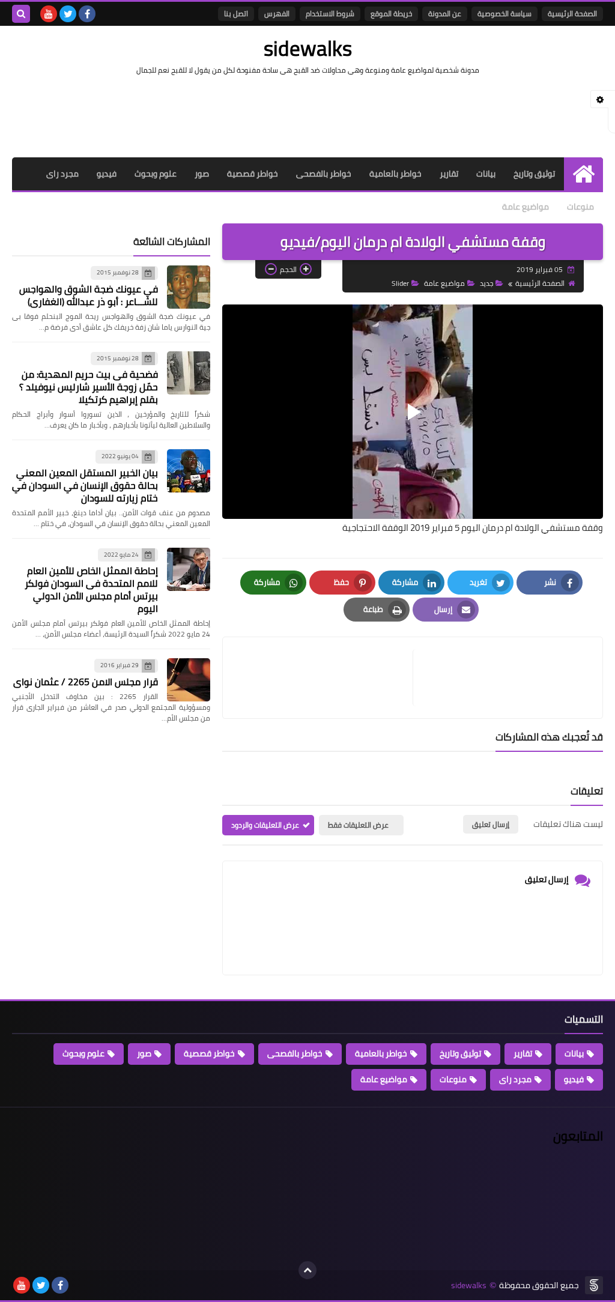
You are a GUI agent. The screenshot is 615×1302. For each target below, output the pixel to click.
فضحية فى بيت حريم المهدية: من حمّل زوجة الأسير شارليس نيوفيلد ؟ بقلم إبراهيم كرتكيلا (88, 386)
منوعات (580, 206)
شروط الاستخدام (330, 13)
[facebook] (87, 13)
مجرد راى (62, 173)
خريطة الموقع (391, 13)
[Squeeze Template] (594, 1285)
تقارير (449, 173)
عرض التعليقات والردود (265, 825)
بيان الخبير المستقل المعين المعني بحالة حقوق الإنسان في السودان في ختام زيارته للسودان (85, 485)
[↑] (307, 1270)
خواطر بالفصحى (323, 173)
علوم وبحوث (156, 173)
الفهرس (276, 13)
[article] (324, 677)
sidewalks (308, 48)
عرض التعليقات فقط (358, 825)
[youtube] (48, 13)
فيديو (107, 173)
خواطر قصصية (252, 173)
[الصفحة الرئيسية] (583, 173)
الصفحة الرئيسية (572, 13)
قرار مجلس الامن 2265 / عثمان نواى (85, 682)
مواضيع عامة (525, 206)
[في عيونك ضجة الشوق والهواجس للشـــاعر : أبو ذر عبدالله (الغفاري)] (188, 287)
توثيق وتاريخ (534, 173)
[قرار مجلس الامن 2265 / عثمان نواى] (188, 679)
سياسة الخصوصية (504, 13)
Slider (400, 283)
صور (202, 173)
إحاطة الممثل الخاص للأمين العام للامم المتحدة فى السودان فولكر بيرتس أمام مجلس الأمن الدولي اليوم (91, 589)
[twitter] (67, 13)
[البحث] (21, 14)
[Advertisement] (307, 115)
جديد (486, 283)
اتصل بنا (236, 13)
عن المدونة (444, 13)
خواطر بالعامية (395, 173)
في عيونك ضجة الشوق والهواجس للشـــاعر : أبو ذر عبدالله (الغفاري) (88, 295)
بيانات (485, 173)
